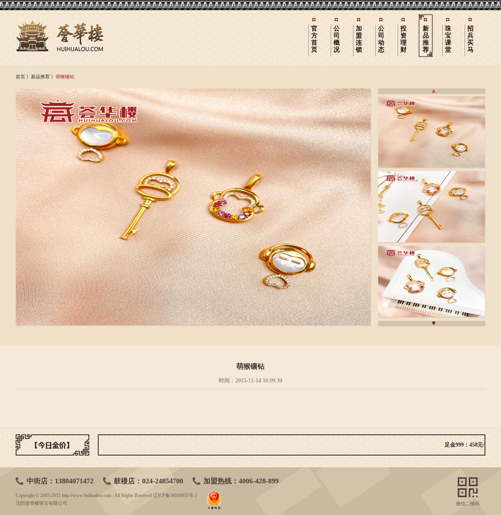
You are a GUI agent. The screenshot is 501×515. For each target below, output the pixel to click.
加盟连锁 (359, 39)
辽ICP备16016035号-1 (175, 495)
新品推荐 (426, 39)
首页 (20, 76)
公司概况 (336, 39)
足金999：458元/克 (449, 445)
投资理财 (403, 39)
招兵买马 (470, 39)
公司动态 (381, 39)
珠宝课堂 (448, 39)
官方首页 (314, 39)
